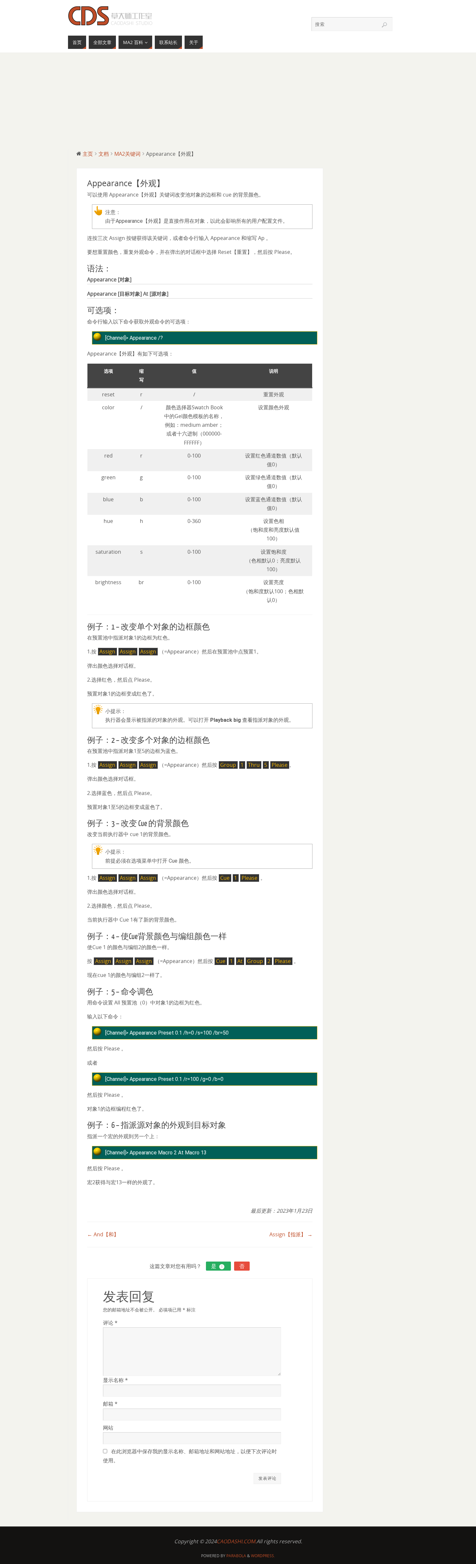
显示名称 (115, 1380)
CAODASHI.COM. (236, 1541)
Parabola (236, 1555)
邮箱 (110, 1403)
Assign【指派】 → (290, 1234)
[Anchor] (114, 269)
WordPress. (263, 1555)
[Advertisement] (238, 101)
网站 (108, 1427)
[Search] (384, 25)
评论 (110, 1322)
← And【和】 (103, 1234)
